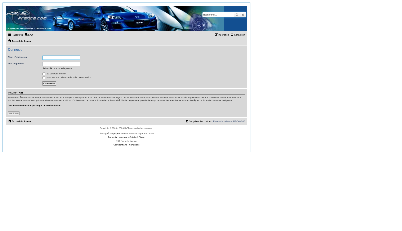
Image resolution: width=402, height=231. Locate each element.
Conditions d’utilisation (19, 105)
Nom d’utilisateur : (18, 57)
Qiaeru (142, 137)
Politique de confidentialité (47, 105)
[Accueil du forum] (115, 18)
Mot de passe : (16, 63)
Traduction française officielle (122, 137)
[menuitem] (28, 34)
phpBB (116, 133)
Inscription (14, 113)
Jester (134, 141)
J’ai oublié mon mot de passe (57, 68)
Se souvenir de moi (56, 73)
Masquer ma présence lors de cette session (68, 77)
